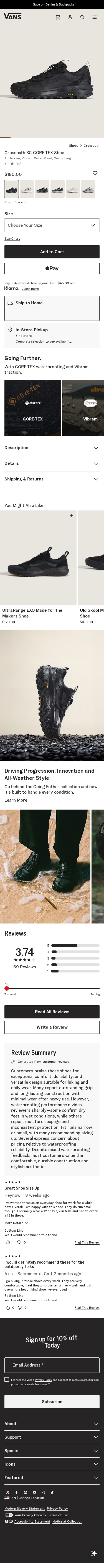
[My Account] (70, 17)
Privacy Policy (43, 1380)
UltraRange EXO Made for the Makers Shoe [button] (32, 613)
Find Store (24, 336)
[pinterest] (25, 1492)
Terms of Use (58, 1515)
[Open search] (82, 17)
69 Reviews (24, 967)
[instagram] (43, 1492)
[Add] (72, 515)
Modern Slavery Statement (24, 1508)
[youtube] (34, 1492)
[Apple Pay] (52, 268)
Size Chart (12, 238)
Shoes (73, 145)
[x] (7, 1492)
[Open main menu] (94, 17)
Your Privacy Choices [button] (30, 1515)
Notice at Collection (67, 1521)
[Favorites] (95, 172)
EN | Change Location (28, 1498)
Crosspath (92, 145)
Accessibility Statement (32, 1521)
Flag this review (87, 1242)
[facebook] (16, 1492)
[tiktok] (52, 1492)
